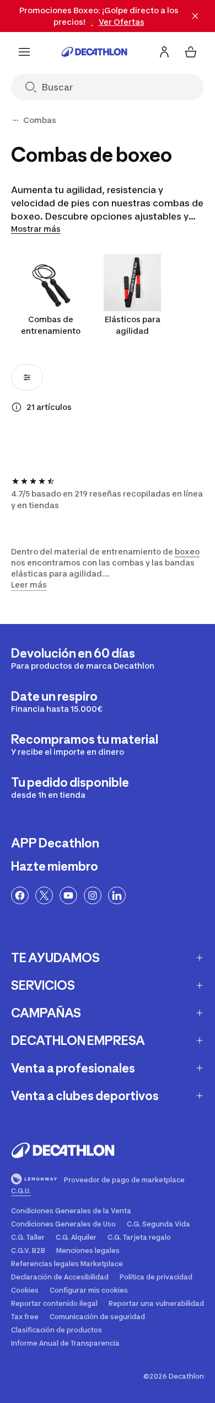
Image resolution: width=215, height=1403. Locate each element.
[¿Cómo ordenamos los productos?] (16, 407)
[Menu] (24, 52)
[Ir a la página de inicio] (94, 52)
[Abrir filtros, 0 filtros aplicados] (27, 377)
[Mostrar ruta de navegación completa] (15, 120)
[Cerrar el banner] (195, 16)
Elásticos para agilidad (132, 324)
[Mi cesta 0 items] (191, 52)
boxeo (187, 551)
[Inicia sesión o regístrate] (164, 52)
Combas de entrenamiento (50, 324)
